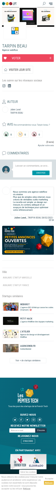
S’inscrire (28, 441)
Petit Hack (26, 318)
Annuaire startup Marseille (17, 277)
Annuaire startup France (16, 285)
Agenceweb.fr (27, 346)
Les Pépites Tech (9, 3)
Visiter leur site (20, 69)
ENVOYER (40, 173)
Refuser (27, 489)
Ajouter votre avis (46, 145)
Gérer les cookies (28, 472)
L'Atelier (25, 331)
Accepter (49, 478)
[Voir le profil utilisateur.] (6, 191)
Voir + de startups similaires (28, 360)
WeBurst (25, 304)
